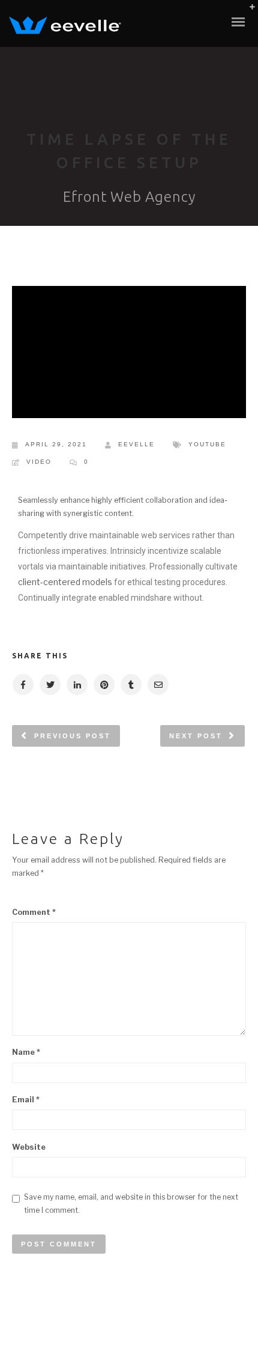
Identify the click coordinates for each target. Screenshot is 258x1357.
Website (29, 1147)
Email (26, 1099)
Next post (196, 735)
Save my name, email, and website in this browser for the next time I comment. (131, 1203)
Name (26, 1052)
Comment (34, 912)
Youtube (207, 444)
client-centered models (65, 582)
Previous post (72, 735)
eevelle (136, 444)
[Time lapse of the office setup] (22, 684)
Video (39, 461)
